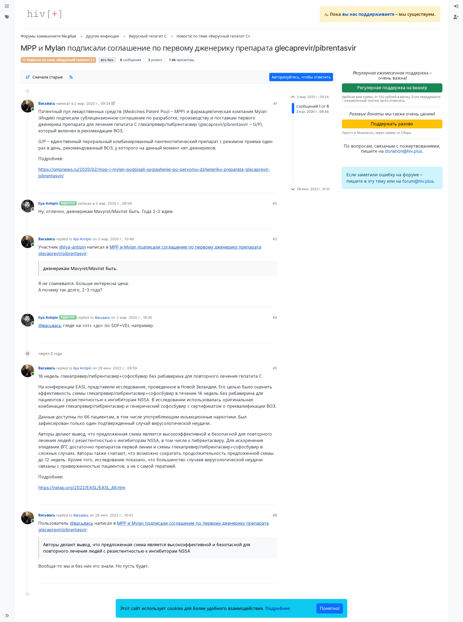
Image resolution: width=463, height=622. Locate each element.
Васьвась (46, 103)
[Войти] (456, 6)
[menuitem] (456, 6)
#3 (275, 239)
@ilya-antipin (72, 247)
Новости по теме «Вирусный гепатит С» (60, 60)
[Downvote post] (262, 187)
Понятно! (329, 608)
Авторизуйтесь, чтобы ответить (301, 77)
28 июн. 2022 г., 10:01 (114, 515)
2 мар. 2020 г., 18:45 (134, 317)
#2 (275, 203)
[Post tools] (272, 187)
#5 (275, 368)
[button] (7, 615)
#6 (275, 515)
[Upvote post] (244, 187)
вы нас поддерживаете (368, 14)
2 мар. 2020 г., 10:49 (116, 239)
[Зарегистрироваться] (456, 17)
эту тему (377, 181)
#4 (275, 317)
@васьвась (50, 325)
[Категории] (7, 6)
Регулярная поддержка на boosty (392, 87)
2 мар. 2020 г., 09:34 (92, 103)
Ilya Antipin (48, 203)
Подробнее (277, 608)
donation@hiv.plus (403, 151)
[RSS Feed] (71, 77)
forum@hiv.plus (418, 181)
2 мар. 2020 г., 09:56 (114, 203)
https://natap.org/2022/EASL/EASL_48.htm (81, 487)
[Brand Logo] (44, 14)
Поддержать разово (392, 123)
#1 (275, 103)
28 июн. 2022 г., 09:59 (117, 368)
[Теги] (7, 17)
